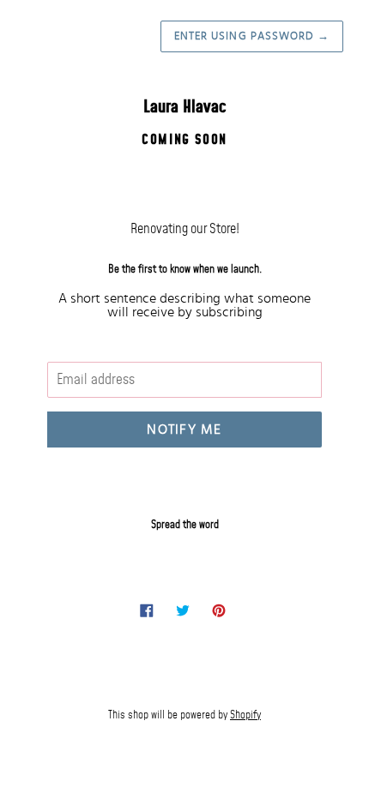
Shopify (245, 715)
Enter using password (252, 36)
